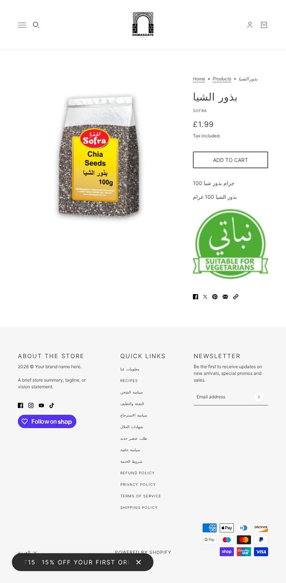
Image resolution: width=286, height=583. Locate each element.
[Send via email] (225, 296)
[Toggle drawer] (22, 25)
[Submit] (259, 397)
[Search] (36, 25)
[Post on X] (205, 296)
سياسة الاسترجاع (133, 415)
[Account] (250, 25)
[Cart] (264, 25)
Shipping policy (139, 507)
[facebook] (20, 405)
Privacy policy (138, 484)
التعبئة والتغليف (132, 403)
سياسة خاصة (130, 449)
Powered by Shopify (143, 552)
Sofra (200, 110)
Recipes (129, 380)
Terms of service (140, 496)
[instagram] (30, 405)
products (222, 79)
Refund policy (137, 473)
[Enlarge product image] (99, 158)
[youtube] (41, 405)
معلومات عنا (129, 369)
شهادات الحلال (131, 426)
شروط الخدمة (131, 461)
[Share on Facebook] (195, 296)
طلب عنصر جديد (133, 438)
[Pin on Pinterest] (214, 296)
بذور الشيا (215, 96)
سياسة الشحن (131, 392)
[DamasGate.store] (143, 25)
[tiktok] (51, 405)
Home (199, 79)
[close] (139, 562)
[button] (235, 296)
